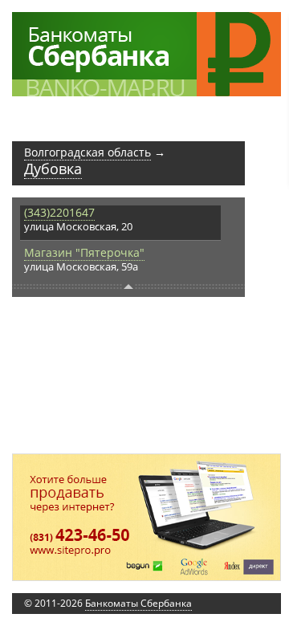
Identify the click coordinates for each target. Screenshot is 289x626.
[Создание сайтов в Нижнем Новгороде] (146, 517)
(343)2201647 (59, 212)
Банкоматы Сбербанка (138, 603)
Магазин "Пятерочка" (84, 252)
